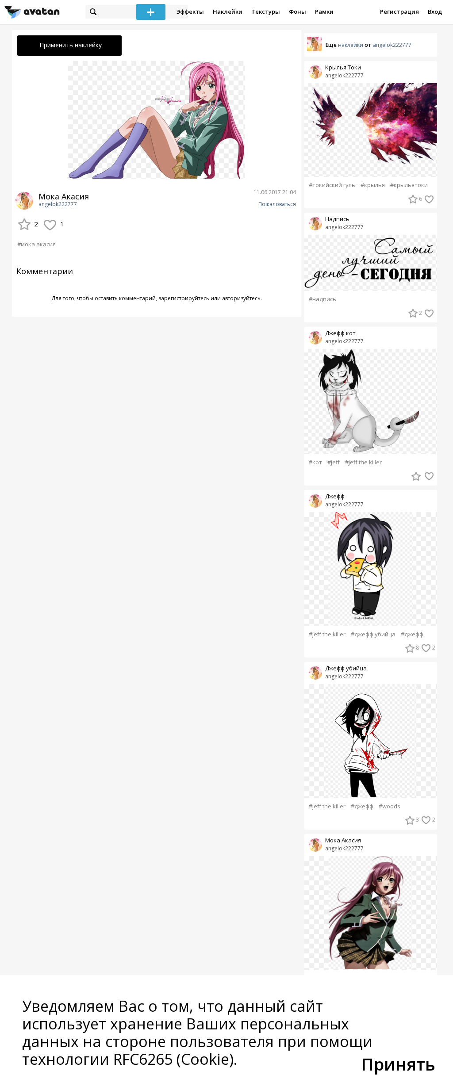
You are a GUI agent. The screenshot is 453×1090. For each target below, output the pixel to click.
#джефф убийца (373, 634)
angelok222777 (57, 204)
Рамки (324, 11)
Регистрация (399, 11)
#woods (389, 806)
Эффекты (190, 11)
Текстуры (265, 11)
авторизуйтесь (241, 298)
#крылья (373, 185)
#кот (315, 462)
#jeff (333, 462)
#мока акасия (36, 244)
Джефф (335, 496)
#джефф (412, 634)
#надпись (322, 299)
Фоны (297, 11)
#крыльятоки (409, 185)
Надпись (337, 219)
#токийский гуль (332, 185)
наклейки (350, 45)
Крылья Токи (343, 67)
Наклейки (227, 11)
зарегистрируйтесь (183, 298)
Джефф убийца (346, 668)
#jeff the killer (363, 462)
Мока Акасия (343, 840)
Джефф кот (340, 333)
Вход (435, 11)
